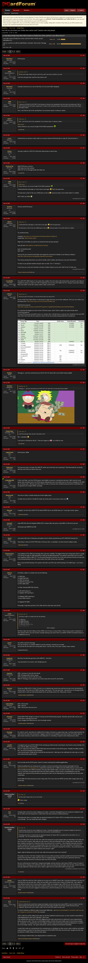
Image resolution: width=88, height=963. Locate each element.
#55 (83, 382)
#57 (83, 449)
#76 (83, 791)
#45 (83, 115)
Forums (7, 10)
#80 (83, 898)
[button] (21, 10)
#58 (83, 464)
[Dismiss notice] (84, 17)
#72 (83, 713)
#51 (83, 218)
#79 (83, 877)
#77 (83, 808)
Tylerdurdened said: (24, 901)
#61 (83, 507)
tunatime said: (22, 72)
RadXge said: (22, 386)
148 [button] (52, 44)
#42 (83, 68)
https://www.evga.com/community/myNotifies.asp (41, 301)
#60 (83, 492)
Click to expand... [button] (51, 628)
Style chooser (6, 957)
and (24, 272)
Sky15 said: (22, 294)
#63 (83, 535)
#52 (83, 277)
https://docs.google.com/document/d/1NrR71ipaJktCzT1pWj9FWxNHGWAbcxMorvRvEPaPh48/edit (46, 307)
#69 (83, 670)
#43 (83, 83)
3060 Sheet (21, 124)
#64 (83, 550)
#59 (83, 477)
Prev (5, 51)
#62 (83, 520)
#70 (83, 685)
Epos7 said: (22, 102)
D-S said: (21, 794)
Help (81, 957)
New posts (16, 10)
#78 (83, 824)
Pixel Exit (34, 961)
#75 (83, 759)
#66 (83, 610)
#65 (83, 569)
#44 (83, 98)
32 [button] (52, 39)
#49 (83, 178)
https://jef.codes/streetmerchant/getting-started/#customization (35, 256)
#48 (83, 163)
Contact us (58, 957)
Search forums (14, 13)
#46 (83, 135)
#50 (83, 203)
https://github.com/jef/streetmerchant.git (37, 245)
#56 (83, 428)
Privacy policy (74, 957)
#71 (83, 700)
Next (17, 51)
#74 (83, 741)
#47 (83, 148)
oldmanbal (5, 32)
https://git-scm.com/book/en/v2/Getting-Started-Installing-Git (40, 236)
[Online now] (3, 479)
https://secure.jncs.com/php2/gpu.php (28, 768)
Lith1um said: (22, 614)
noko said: (21, 431)
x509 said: (21, 119)
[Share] (81, 55)
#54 (83, 369)
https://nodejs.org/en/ (30, 238)
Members (26, 10)
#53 (83, 290)
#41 (83, 55)
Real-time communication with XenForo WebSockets (48, 961)
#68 (83, 655)
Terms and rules (66, 957)
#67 (83, 639)
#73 (83, 728)
